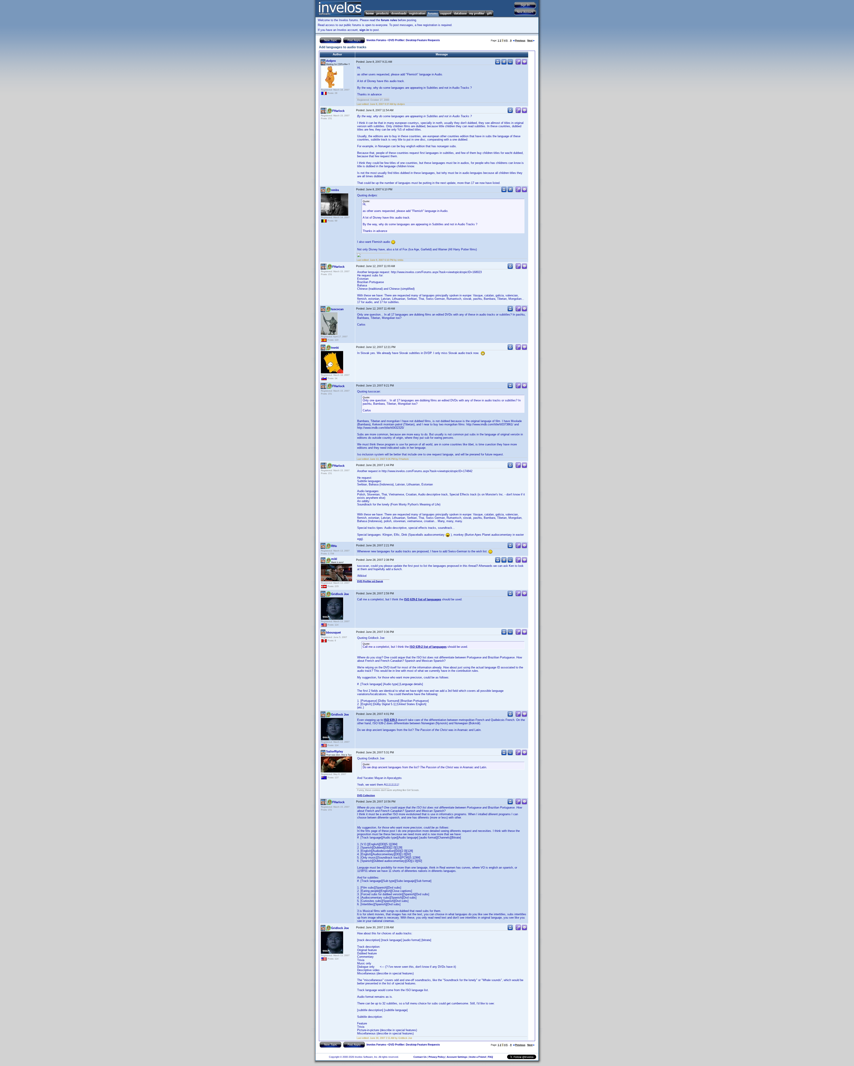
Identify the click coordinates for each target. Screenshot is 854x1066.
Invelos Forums (376, 40)
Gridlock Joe (340, 594)
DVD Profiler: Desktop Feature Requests (414, 40)
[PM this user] (498, 63)
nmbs (335, 190)
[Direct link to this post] (518, 63)
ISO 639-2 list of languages (422, 599)
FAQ (490, 1057)
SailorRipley (334, 751)
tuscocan (337, 309)
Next (530, 40)
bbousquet (333, 632)
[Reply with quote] (524, 63)
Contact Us (420, 1057)
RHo (334, 546)
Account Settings (457, 1057)
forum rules (389, 20)
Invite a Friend (477, 1057)
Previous (520, 40)
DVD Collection (366, 795)
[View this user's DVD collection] (510, 63)
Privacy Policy (437, 1057)
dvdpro (331, 60)
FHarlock (338, 111)
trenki (335, 347)
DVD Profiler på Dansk (370, 581)
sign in (364, 30)
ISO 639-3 (390, 720)
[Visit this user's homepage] (504, 63)
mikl (334, 559)
